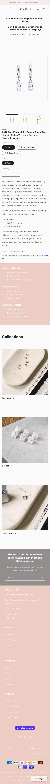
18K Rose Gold (12, 153)
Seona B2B (13, 772)
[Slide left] (3, 121)
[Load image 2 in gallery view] (25, 120)
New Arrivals (11, 640)
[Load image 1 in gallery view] (12, 120)
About (8, 667)
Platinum (9, 147)
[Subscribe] (42, 578)
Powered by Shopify (26, 772)
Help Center (10, 700)
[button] (5, 9)
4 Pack (8, 163)
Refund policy (42, 772)
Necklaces (8, 533)
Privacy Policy (11, 712)
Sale (7, 651)
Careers (8, 679)
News (7, 673)
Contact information (17, 780)
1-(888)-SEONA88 (13, 609)
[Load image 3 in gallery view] (38, 120)
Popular (8, 646)
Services (9, 684)
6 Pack (6, 465)
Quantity (5, 169)
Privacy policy (10, 776)
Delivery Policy (12, 706)
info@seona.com (13, 614)
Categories (10, 634)
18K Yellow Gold (27, 147)
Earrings (6, 398)
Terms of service (13, 718)
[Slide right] (47, 121)
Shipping (5, 251)
